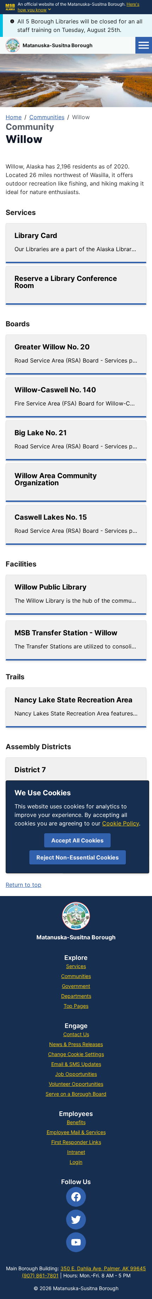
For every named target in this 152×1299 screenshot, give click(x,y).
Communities (46, 117)
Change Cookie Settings (76, 1054)
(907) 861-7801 (40, 1275)
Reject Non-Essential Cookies (77, 857)
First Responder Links (76, 1142)
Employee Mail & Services (76, 1132)
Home (14, 117)
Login (76, 1162)
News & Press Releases (76, 1044)
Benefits (76, 1122)
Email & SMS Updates (76, 1064)
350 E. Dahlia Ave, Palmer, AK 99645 (103, 1268)
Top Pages (76, 1006)
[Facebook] (76, 1197)
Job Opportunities (76, 1074)
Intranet (76, 1152)
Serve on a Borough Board (76, 1094)
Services (76, 966)
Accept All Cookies (77, 840)
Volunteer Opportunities (76, 1084)
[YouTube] (76, 1242)
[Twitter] (76, 1219)
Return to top (23, 884)
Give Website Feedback (109, 866)
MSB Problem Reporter (110, 848)
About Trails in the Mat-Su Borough (53, 831)
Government (76, 986)
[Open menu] (143, 45)
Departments (76, 996)
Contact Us (76, 1034)
